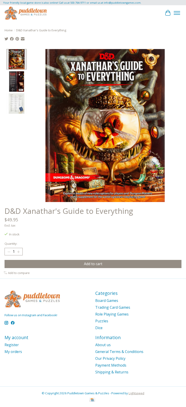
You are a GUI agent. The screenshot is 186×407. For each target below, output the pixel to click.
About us (103, 344)
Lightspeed (136, 393)
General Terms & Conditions (119, 351)
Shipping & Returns (111, 372)
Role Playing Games (112, 314)
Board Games (106, 300)
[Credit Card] (92, 400)
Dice (99, 327)
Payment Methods (110, 365)
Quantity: (11, 244)
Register (12, 344)
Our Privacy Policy (110, 358)
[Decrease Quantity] (9, 252)
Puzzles (101, 320)
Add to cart (93, 263)
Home (9, 30)
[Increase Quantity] (18, 252)
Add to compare (19, 273)
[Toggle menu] (176, 12)
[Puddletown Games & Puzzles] (26, 13)
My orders (13, 351)
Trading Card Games (112, 307)
